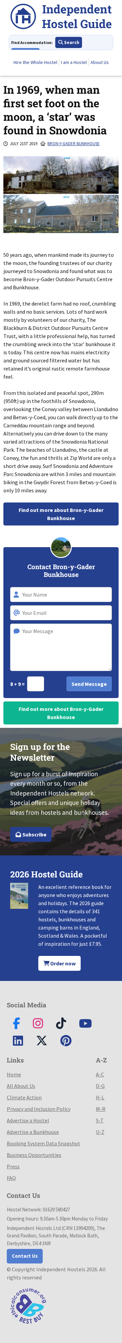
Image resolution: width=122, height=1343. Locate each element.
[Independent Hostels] (61, 17)
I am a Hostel (74, 62)
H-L (100, 1097)
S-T (100, 1120)
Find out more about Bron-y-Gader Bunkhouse (61, 514)
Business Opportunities (34, 1154)
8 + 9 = (18, 683)
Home (14, 1074)
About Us (99, 62)
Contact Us (25, 1256)
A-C (100, 1074)
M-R (100, 1108)
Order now (62, 963)
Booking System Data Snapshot (43, 1143)
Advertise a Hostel (28, 1120)
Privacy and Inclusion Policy (38, 1108)
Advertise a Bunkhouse (33, 1131)
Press (13, 1166)
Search (71, 42)
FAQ (11, 1177)
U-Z (100, 1131)
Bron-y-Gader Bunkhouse (73, 144)
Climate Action (24, 1097)
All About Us (21, 1085)
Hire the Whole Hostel (35, 62)
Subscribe (33, 834)
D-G (100, 1085)
